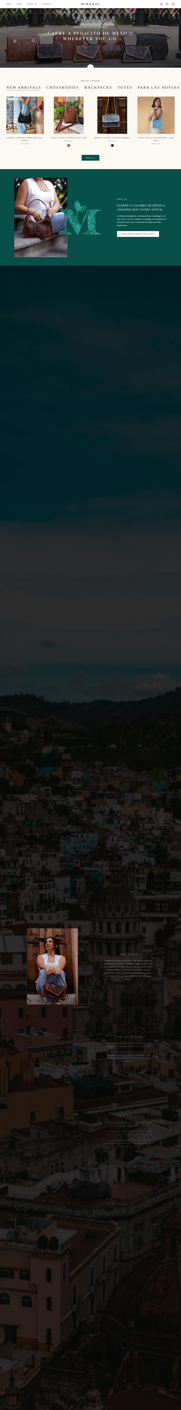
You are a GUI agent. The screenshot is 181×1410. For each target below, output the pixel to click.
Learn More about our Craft (138, 234)
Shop (9, 4)
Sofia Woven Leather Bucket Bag (69, 138)
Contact (47, 4)
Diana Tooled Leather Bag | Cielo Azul (156, 139)
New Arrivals (23, 87)
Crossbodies (63, 87)
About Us (32, 4)
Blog (19, 4)
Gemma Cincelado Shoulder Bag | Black (25, 139)
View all (90, 158)
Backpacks (98, 87)
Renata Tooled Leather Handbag (112, 138)
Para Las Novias (159, 87)
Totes (125, 87)
